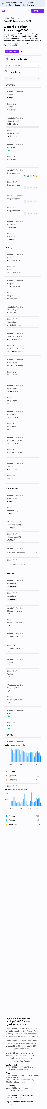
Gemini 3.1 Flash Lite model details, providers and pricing (19, 1096)
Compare (15, 18)
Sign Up (35, 11)
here (32, 5)
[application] (22, 756)
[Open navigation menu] (42, 11)
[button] (22, 771)
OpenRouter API (10, 45)
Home (6, 18)
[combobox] (22, 65)
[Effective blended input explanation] (28, 336)
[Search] (28, 10)
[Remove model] (38, 59)
